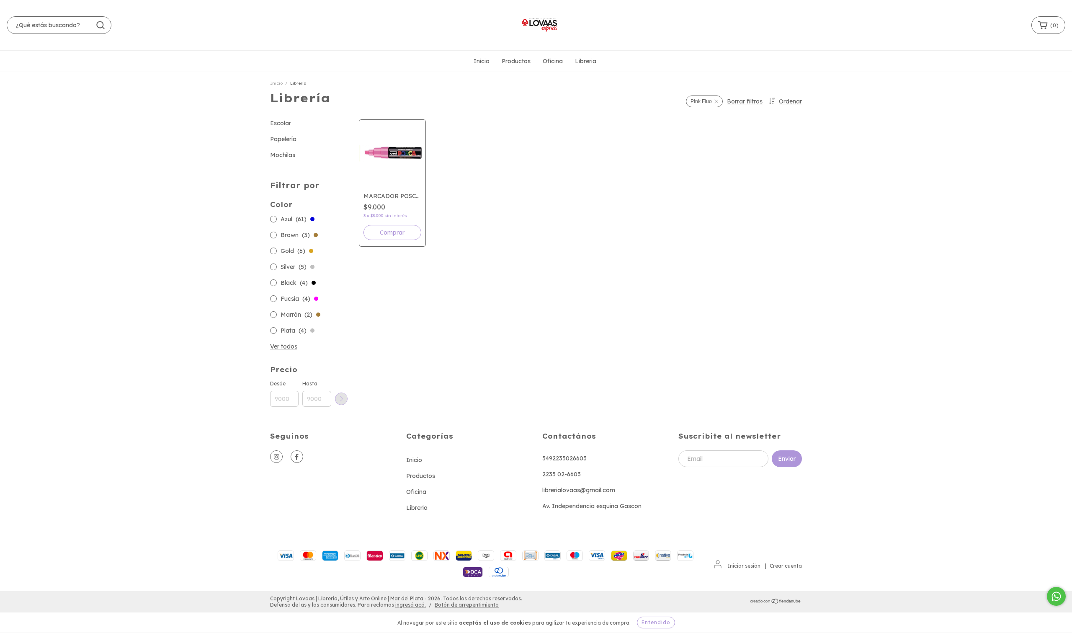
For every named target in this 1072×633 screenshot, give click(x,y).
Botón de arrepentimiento (467, 605)
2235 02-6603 (561, 474)
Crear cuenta (786, 566)
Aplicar (341, 399)
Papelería (283, 139)
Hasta (309, 383)
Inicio (482, 61)
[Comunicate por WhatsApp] (1056, 596)
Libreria (585, 61)
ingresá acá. (410, 605)
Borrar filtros (745, 101)
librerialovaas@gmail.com (578, 490)
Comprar (392, 232)
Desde (278, 383)
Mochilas (282, 155)
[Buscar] (100, 25)
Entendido (656, 622)
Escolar (280, 123)
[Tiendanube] (776, 602)
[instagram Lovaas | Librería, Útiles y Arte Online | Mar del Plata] (276, 456)
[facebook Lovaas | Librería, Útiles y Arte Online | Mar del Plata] (297, 456)
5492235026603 (564, 458)
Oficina (553, 61)
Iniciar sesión (743, 566)
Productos (516, 61)
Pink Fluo (701, 101)
